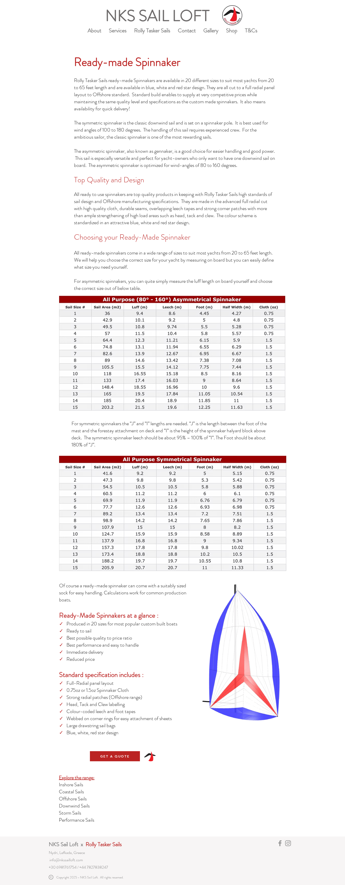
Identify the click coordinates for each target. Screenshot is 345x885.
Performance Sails (77, 820)
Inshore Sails (71, 784)
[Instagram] (288, 843)
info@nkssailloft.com (66, 860)
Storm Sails (70, 813)
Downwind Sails (75, 806)
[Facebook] (280, 843)
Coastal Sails (72, 791)
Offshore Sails (73, 798)
